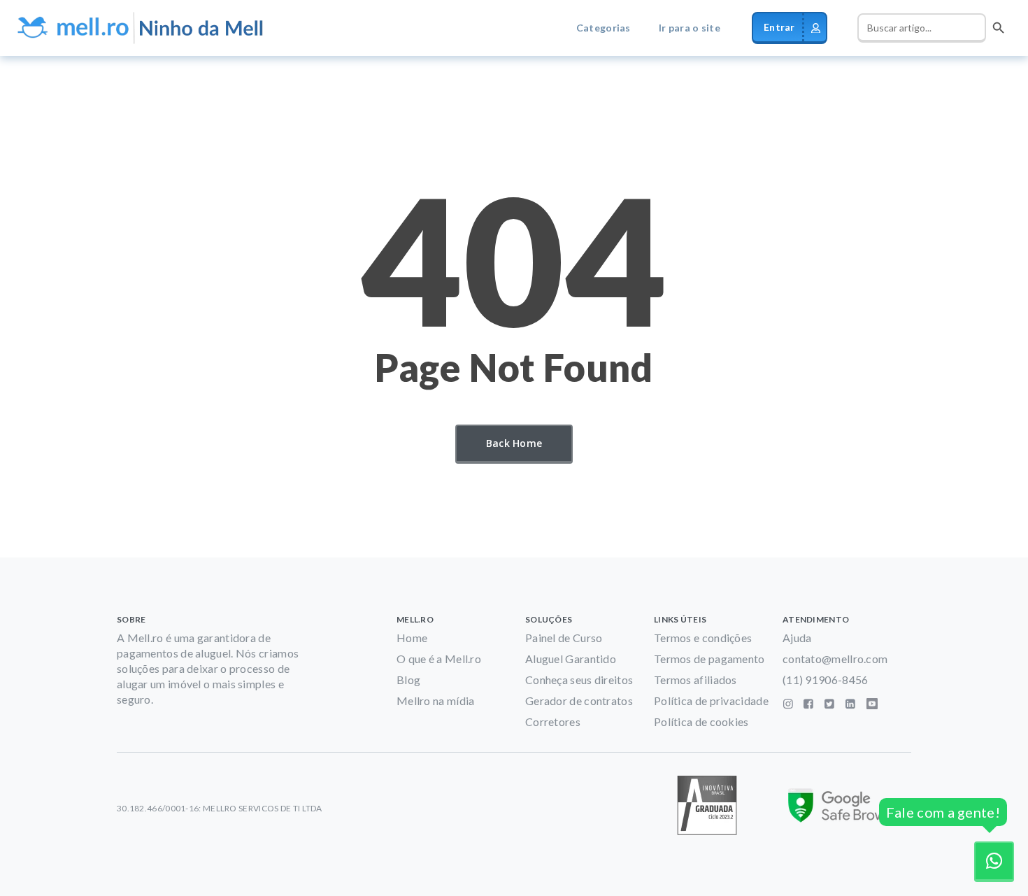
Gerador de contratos (579, 700)
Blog (408, 679)
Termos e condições (703, 637)
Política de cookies (701, 721)
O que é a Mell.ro (439, 658)
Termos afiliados (695, 679)
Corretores (552, 721)
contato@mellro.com (835, 658)
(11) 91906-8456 (826, 679)
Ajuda (797, 637)
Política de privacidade (711, 700)
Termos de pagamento (709, 658)
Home (412, 637)
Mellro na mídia (436, 700)
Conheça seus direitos (579, 679)
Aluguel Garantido (570, 658)
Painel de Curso (564, 637)
